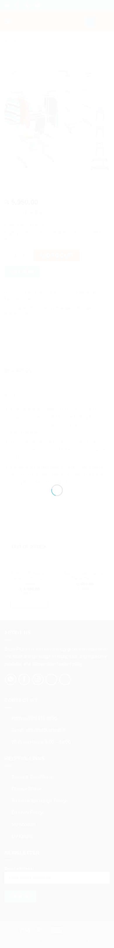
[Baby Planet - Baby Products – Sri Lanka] (57, 466)
